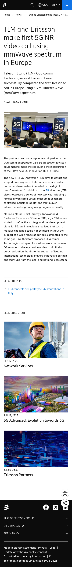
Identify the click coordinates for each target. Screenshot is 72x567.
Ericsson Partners (18, 475)
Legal (52, 547)
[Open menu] (67, 5)
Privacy (42, 547)
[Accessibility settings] (65, 493)
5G (47, 190)
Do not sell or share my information (25, 556)
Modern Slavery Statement (20, 547)
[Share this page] (65, 503)
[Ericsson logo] (4, 5)
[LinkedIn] (65, 507)
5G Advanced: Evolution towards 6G (34, 420)
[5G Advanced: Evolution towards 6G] (36, 394)
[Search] (32, 5)
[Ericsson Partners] (36, 449)
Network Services (18, 366)
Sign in (56, 4)
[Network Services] (36, 340)
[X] (56, 507)
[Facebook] (46, 507)
